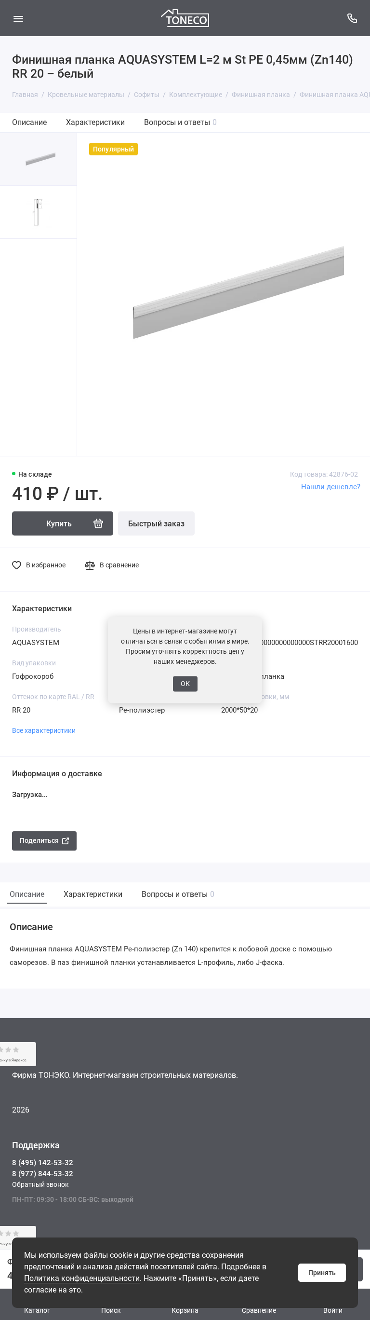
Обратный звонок (40, 1184)
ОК (185, 684)
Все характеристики (44, 730)
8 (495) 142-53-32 (42, 1162)
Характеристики (95, 122)
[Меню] (18, 18)
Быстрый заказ (156, 523)
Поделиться (39, 840)
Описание (29, 122)
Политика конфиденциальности (82, 1278)
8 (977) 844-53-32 (42, 1173)
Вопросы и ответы (180, 122)
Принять (322, 1273)
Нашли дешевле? (330, 486)
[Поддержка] (352, 18)
